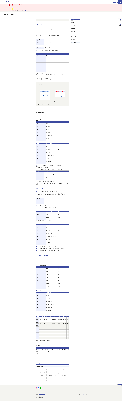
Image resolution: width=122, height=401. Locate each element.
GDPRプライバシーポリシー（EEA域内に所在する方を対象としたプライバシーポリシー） (60, 390)
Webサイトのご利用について (42, 390)
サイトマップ (36, 390)
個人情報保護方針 (48, 390)
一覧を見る (5, 7)
